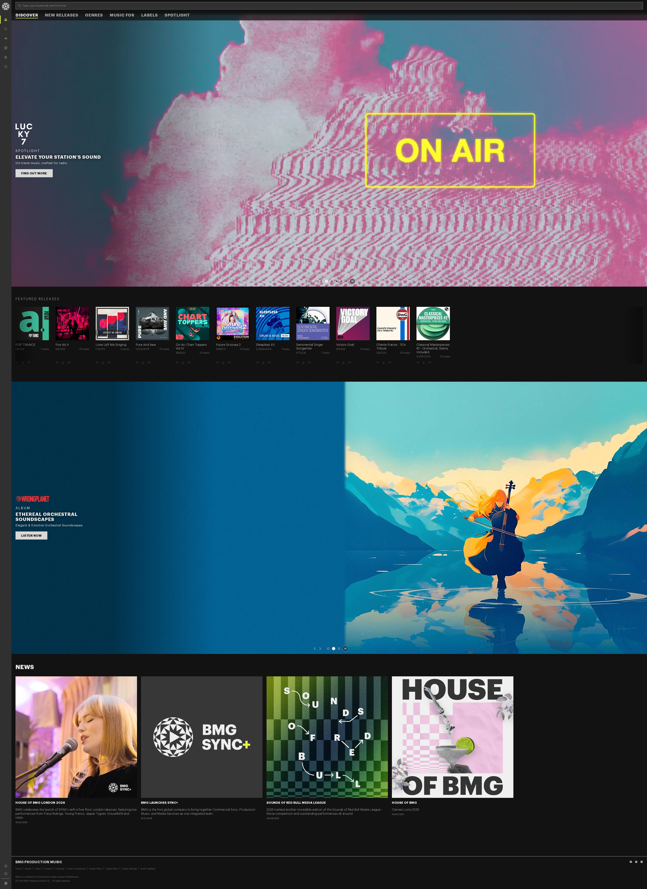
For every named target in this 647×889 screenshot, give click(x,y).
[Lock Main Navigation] (11, 447)
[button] (307, 281)
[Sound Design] (5, 38)
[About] (5, 67)
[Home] (5, 20)
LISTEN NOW (31, 170)
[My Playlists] (5, 48)
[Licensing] (5, 57)
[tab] (27, 15)
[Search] (5, 29)
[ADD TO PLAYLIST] (17, 362)
